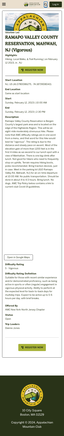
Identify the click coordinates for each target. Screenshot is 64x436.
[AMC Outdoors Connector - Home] (32, 4)
